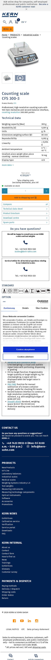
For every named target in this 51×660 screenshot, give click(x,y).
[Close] (26, 9)
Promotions (7, 504)
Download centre (11, 218)
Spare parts (8, 222)
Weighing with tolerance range (22, 362)
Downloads (7, 530)
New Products (8, 467)
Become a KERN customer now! (32, 5)
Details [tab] (25, 308)
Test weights (7, 486)
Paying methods (9, 586)
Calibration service (11, 521)
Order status (7, 595)
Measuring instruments (12, 489)
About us (6, 547)
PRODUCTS (15, 35)
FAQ (3, 533)
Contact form (8, 553)
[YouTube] (22, 621)
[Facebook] (14, 621)
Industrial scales (31, 35)
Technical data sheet (13, 209)
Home (4, 35)
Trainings (6, 563)
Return (5, 598)
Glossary (6, 569)
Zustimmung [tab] (9, 308)
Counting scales (9, 37)
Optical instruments (11, 495)
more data (7, 165)
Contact (5, 550)
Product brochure (11, 213)
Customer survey (9, 572)
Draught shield (14, 401)
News (4, 560)
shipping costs (39, 647)
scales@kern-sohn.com (25, 251)
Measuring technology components (18, 492)
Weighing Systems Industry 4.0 (16, 483)
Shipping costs (8, 592)
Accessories (7, 501)
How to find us (8, 556)
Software (6, 498)
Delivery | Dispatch (11, 589)
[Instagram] (36, 621)
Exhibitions (7, 518)
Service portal (8, 527)
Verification (7, 524)
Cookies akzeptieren (25, 349)
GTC (23, 629)
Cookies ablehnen (25, 357)
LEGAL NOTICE (12, 629)
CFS (14, 103)
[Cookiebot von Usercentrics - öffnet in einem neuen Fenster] (37, 301)
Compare (7, 204)
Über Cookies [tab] (42, 308)
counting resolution (11, 112)
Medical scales (9, 480)
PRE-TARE (12, 384)
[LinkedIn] (29, 621)
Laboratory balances (11, 474)
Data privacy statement (38, 629)
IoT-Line (5, 470)
